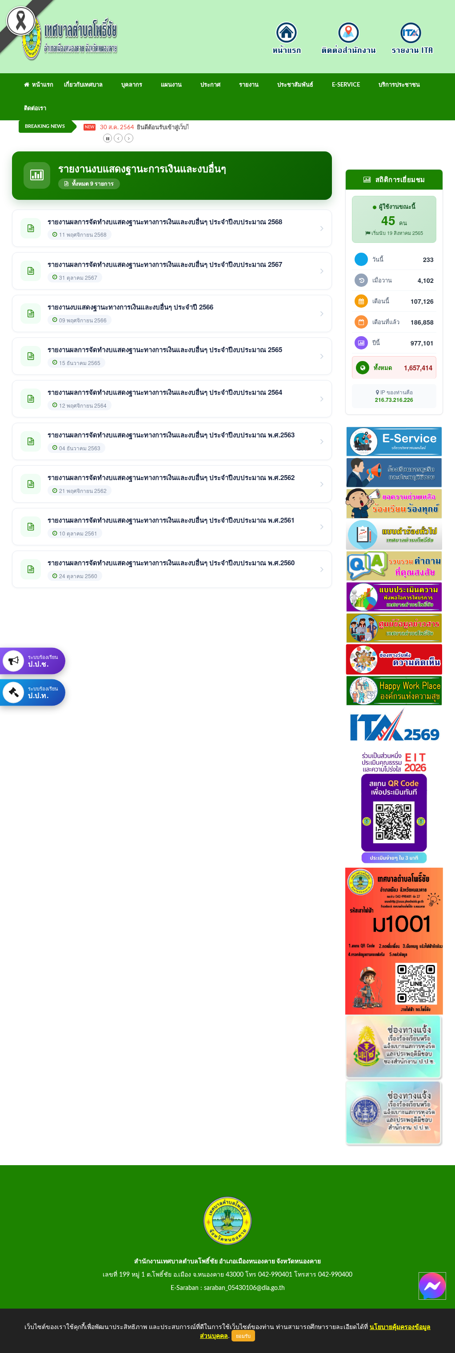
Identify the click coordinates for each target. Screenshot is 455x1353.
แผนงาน (171, 85)
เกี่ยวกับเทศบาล (83, 85)
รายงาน (249, 85)
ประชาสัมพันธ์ (295, 85)
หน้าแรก (41, 85)
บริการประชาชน (399, 85)
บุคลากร (131, 85)
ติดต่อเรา (35, 108)
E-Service (346, 85)
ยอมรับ (243, 1335)
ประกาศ (210, 85)
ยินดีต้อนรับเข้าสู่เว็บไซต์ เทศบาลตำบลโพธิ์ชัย (193, 128)
